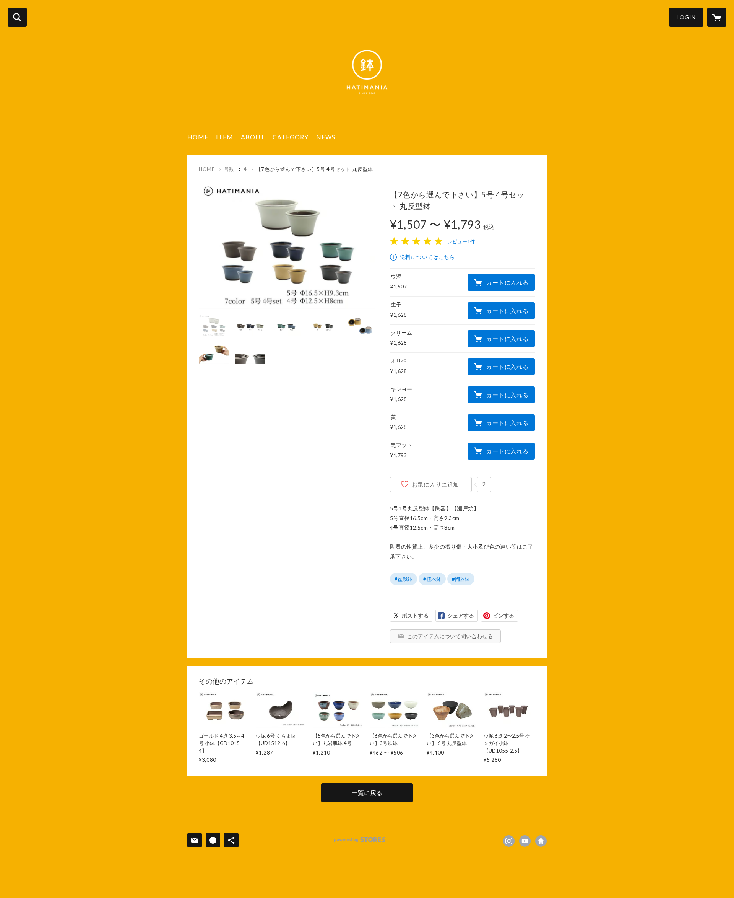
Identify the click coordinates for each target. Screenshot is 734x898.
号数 (229, 169)
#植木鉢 (432, 579)
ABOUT (253, 136)
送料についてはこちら (427, 257)
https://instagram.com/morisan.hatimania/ (509, 841)
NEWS (325, 136)
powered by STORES (359, 840)
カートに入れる (507, 282)
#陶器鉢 (461, 579)
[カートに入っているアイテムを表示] (716, 17)
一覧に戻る (367, 792)
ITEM (224, 136)
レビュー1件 (461, 241)
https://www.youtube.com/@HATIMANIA (525, 841)
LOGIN (686, 17)
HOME (197, 136)
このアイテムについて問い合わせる (450, 636)
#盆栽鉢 (403, 579)
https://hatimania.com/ (541, 841)
